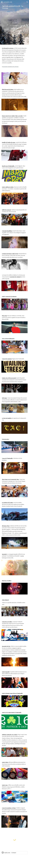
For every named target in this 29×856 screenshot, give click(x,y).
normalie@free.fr (15, 28)
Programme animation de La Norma (10, 66)
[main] (14, 7)
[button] (2, 2)
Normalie (14, 22)
